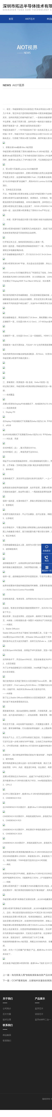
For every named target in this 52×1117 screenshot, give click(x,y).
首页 (11, 19)
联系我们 (7, 1040)
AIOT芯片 (30, 19)
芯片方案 (7, 1014)
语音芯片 (39, 1014)
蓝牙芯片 (39, 1008)
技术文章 (7, 1019)
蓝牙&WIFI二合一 (43, 1019)
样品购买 (7, 1035)
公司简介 (7, 1008)
